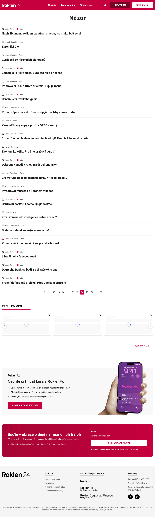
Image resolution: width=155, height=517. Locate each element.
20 (59, 292)
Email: (94, 431)
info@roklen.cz (141, 483)
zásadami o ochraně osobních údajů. (124, 449)
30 (63, 292)
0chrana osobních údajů (55, 487)
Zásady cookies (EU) (54, 491)
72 (73, 292)
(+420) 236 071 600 (140, 479)
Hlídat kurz (120, 5)
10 (54, 292)
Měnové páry (68, 5)
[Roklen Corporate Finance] (96, 496)
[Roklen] (84, 481)
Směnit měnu (142, 5)
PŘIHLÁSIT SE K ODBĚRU (119, 443)
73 (77, 292)
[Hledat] (105, 5)
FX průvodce (86, 5)
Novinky (52, 5)
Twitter (130, 496)
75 (87, 292)
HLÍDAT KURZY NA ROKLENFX (25, 405)
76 (92, 292)
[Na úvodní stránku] (12, 5)
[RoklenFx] (88, 489)
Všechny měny (142, 346)
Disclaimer (49, 483)
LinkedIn (137, 496)
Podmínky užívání (52, 479)
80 (101, 292)
